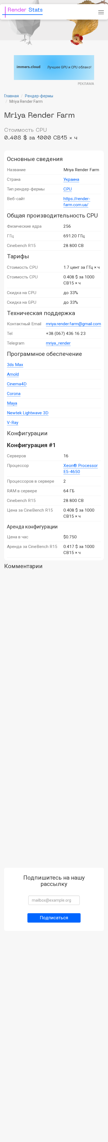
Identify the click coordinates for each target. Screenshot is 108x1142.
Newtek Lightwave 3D (27, 412)
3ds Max (15, 364)
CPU (67, 189)
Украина (71, 179)
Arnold (13, 374)
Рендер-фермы (39, 96)
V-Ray (12, 422)
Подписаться (54, 917)
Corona (13, 393)
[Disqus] (54, 641)
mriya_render (58, 343)
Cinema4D (17, 383)
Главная (11, 96)
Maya (12, 403)
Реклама (86, 84)
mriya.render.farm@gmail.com (73, 323)
